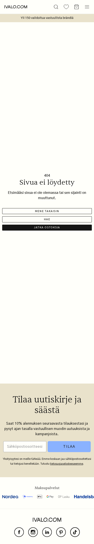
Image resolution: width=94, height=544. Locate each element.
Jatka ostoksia (47, 227)
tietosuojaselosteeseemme (66, 463)
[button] (56, 7)
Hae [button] (47, 219)
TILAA (69, 446)
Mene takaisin (47, 211)
